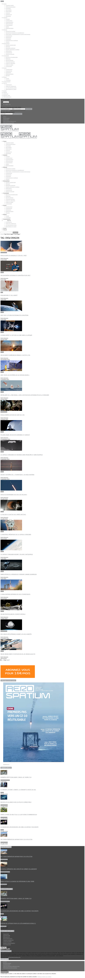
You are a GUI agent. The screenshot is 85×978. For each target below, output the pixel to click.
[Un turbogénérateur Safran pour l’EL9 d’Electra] (4, 836)
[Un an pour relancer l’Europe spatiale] (11, 609)
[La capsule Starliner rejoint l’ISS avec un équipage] (11, 550)
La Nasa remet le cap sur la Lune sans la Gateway (16, 335)
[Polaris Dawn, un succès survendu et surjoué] (11, 430)
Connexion (5, 94)
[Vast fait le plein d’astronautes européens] (11, 310)
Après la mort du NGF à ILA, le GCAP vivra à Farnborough (19, 814)
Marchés (8, 75)
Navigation (8, 16)
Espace (4, 4)
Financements (9, 25)
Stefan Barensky (4, 258)
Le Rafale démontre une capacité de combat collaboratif (19, 869)
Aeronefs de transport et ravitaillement (15, 32)
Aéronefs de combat (10, 31)
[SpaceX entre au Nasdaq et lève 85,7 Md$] (11, 251)
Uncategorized (4, 817)
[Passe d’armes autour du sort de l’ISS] (11, 410)
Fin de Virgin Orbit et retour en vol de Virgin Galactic (18, 654)
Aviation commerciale (11, 45)
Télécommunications (10, 7)
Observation (8, 11)
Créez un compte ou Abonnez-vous (9, 121)
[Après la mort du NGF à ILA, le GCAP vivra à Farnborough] (4, 811)
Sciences (8, 13)
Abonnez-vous (6, 95)
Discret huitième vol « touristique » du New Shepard (17, 474)
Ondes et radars (9, 65)
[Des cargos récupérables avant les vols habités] (11, 629)
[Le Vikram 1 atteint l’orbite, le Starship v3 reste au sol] (4, 786)
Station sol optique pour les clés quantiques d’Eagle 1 (18, 923)
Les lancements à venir (11, 87)
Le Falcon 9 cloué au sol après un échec (13, 514)
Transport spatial (10, 5)
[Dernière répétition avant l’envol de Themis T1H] (4, 774)
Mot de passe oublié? (5, 110)
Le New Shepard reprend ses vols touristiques (15, 594)
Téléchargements (7, 97)
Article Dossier (4, 412)
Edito (2, 292)
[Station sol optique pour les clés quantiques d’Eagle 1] (4, 920)
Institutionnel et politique (12, 40)
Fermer (2, 1)
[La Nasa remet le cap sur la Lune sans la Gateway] (11, 330)
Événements (9, 84)
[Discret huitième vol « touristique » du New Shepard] (11, 470)
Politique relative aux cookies (44, 976)
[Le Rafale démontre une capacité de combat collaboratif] (4, 866)
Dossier (5, 90)
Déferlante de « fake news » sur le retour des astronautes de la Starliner (25, 395)
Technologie (6, 55)
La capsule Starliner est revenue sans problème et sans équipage (22, 455)
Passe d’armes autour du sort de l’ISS (12, 415)
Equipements (9, 36)
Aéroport (8, 46)
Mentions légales (6, 118)
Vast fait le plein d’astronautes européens (14, 315)
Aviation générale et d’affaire (12, 49)
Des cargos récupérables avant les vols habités (16, 634)
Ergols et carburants (10, 63)
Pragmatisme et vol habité (9, 295)
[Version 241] (33, 761)
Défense (5, 29)
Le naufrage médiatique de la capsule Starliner (16, 534)
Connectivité (9, 66)
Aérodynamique (9, 60)
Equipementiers (9, 22)
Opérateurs (8, 72)
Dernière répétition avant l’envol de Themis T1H (16, 777)
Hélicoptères (9, 51)
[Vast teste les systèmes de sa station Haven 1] (11, 370)
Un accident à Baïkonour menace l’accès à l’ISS (15, 355)
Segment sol (9, 14)
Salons (7, 26)
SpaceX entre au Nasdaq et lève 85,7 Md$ (14, 255)
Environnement (6, 81)
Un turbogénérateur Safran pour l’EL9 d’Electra (16, 839)
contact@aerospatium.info (14, 957)
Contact (4, 116)
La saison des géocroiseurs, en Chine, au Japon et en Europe (19, 827)
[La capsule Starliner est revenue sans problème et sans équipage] (11, 450)
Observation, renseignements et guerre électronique (18, 34)
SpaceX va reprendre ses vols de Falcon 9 (14, 494)
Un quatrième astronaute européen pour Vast (15, 275)
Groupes (8, 19)
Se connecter (6, 102)
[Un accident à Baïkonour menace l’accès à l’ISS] (11, 350)
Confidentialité (6, 119)
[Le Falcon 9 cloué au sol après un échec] (11, 510)
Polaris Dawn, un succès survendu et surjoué (15, 435)
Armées (7, 42)
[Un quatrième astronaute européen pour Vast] (11, 271)
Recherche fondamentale (12, 57)
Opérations (8, 39)
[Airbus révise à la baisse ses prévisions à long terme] (4, 878)
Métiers (5, 77)
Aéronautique (6, 43)
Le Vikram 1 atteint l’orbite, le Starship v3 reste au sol (18, 789)
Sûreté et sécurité (10, 54)
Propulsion (8, 8)
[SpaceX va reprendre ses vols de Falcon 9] (11, 490)
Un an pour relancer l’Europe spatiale (13, 614)
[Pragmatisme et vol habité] (9, 291)
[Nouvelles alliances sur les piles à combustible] (4, 799)
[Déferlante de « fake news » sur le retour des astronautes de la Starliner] (11, 390)
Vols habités (8, 10)
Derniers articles (6, 767)
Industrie (5, 17)
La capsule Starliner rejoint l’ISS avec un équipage (17, 554)
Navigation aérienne (10, 48)
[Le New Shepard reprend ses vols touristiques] (11, 589)
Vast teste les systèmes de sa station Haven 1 (15, 375)
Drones (4, 68)
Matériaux (8, 58)
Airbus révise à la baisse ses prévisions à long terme (17, 881)
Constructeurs (9, 20)
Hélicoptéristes (9, 23)
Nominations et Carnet (11, 89)
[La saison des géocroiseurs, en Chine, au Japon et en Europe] (4, 824)
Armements (8, 37)
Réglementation (9, 28)
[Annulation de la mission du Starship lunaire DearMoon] (11, 570)
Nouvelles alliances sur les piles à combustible (16, 802)
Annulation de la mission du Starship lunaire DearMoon (19, 574)
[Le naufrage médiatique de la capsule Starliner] (11, 530)
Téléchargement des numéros (8, 122)
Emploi (7, 78)
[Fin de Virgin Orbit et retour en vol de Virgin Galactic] (11, 649)
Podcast (5, 92)
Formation (8, 80)
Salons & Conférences (11, 86)
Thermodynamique (10, 61)
